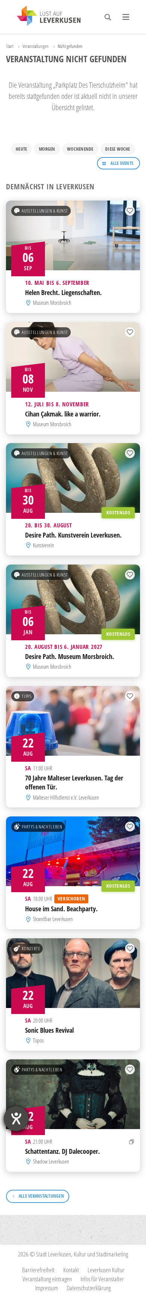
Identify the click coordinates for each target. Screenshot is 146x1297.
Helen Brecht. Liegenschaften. (63, 292)
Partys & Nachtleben (42, 826)
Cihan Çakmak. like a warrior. (63, 413)
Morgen (47, 149)
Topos (38, 1040)
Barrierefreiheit (38, 1270)
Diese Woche (117, 149)
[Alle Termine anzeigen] (131, 1141)
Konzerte (31, 948)
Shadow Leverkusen (51, 1161)
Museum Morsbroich (52, 303)
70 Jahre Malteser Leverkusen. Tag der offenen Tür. (74, 782)
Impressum (46, 1288)
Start (9, 46)
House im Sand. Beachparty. (61, 908)
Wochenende (80, 149)
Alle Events (121, 163)
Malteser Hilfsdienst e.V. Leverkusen (66, 797)
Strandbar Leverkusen (53, 919)
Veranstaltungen (35, 46)
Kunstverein (43, 546)
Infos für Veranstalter (102, 1279)
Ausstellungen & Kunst (45, 210)
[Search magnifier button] (107, 17)
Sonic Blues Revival (49, 1029)
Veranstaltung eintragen (47, 1279)
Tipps (26, 695)
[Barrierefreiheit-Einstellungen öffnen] (16, 1118)
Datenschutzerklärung (89, 1288)
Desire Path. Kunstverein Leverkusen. (73, 534)
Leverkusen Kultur (106, 1270)
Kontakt (71, 1270)
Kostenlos (118, 512)
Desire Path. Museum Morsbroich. (69, 656)
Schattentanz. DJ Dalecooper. (62, 1151)
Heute (21, 149)
